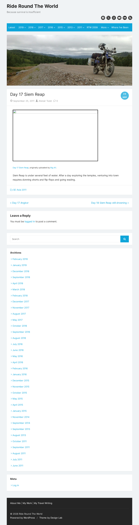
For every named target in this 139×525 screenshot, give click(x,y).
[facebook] (103, 18)
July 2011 (17, 459)
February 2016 (20, 368)
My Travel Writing (43, 503)
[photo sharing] (55, 112)
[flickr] (125, 18)
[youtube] (119, 18)
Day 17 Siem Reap (21, 167)
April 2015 (18, 404)
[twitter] (108, 18)
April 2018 (18, 283)
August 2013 (19, 435)
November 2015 (21, 386)
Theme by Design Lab (50, 517)
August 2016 (19, 338)
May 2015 (18, 398)
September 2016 (21, 332)
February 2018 (20, 295)
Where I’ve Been (119, 27)
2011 (79, 27)
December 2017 (21, 301)
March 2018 (19, 289)
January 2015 (20, 411)
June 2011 (18, 465)
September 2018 (21, 277)
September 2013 (21, 429)
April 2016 (18, 362)
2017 (40, 27)
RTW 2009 (92, 27)
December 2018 (21, 271)
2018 (30, 27)
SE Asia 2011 (19, 189)
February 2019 (20, 259)
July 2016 (18, 344)
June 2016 (18, 350)
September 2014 (21, 423)
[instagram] (114, 18)
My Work (27, 503)
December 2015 (21, 380)
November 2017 (21, 307)
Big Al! (53, 167)
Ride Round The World (32, 6)
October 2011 (20, 441)
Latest (11, 27)
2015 (60, 27)
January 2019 (20, 265)
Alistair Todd (45, 101)
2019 (21, 27)
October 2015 (20, 392)
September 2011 (21, 447)
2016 (50, 27)
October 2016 (20, 325)
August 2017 (19, 313)
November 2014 (21, 417)
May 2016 (18, 356)
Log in (16, 485)
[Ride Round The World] (69, 60)
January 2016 (20, 374)
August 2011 (19, 453)
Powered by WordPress (22, 517)
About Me (15, 503)
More (104, 27)
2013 (70, 27)
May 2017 (18, 319)
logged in (30, 221)
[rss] (130, 18)
